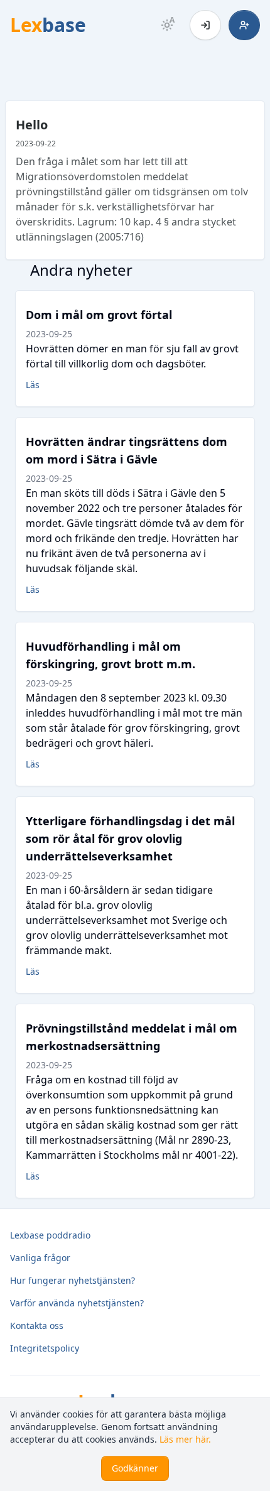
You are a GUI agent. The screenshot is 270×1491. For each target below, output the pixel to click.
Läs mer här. (185, 1439)
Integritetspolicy (44, 1348)
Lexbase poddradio (50, 1235)
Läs (33, 385)
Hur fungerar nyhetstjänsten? (72, 1280)
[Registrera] (244, 25)
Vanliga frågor (40, 1258)
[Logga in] (205, 25)
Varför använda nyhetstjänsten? (77, 1303)
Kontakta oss (36, 1325)
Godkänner (135, 1468)
